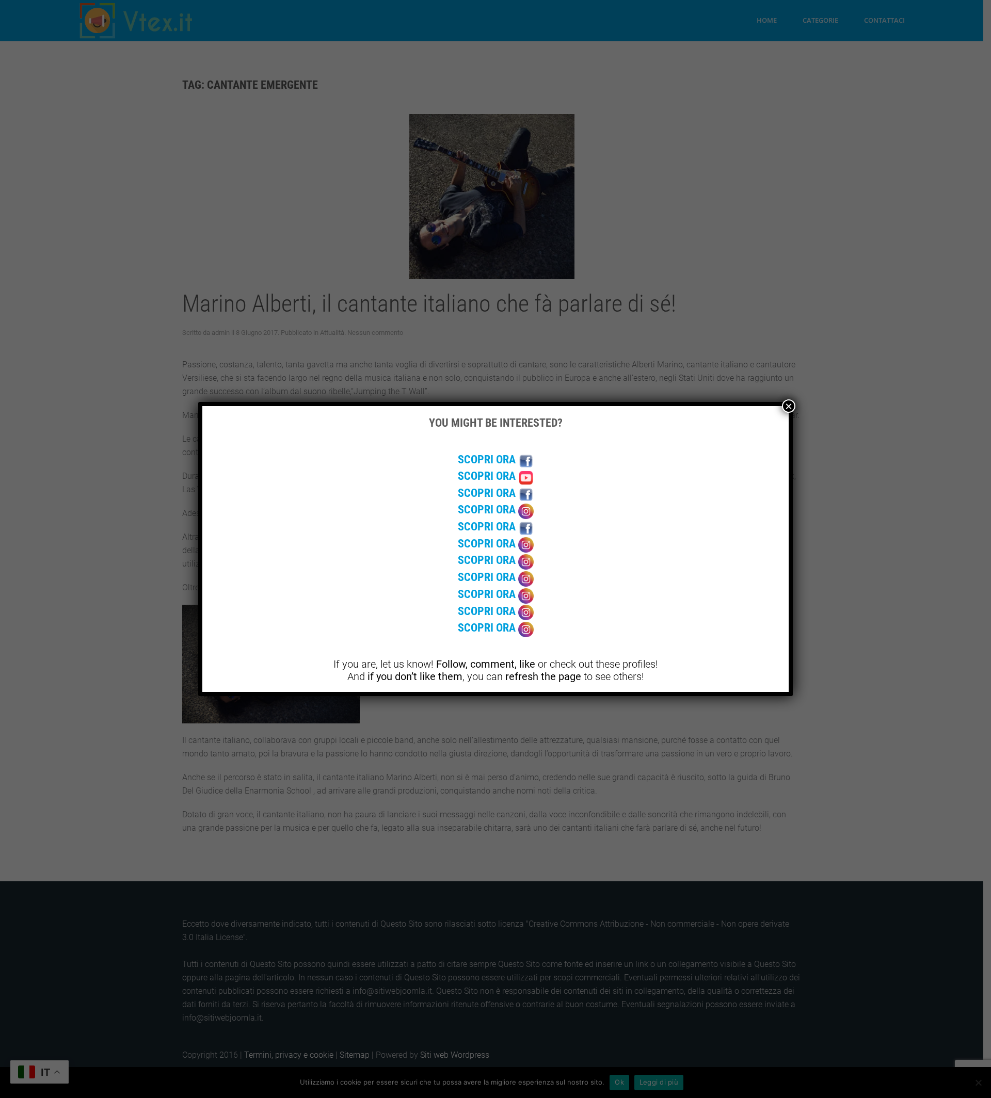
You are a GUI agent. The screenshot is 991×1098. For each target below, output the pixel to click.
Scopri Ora (488, 459)
